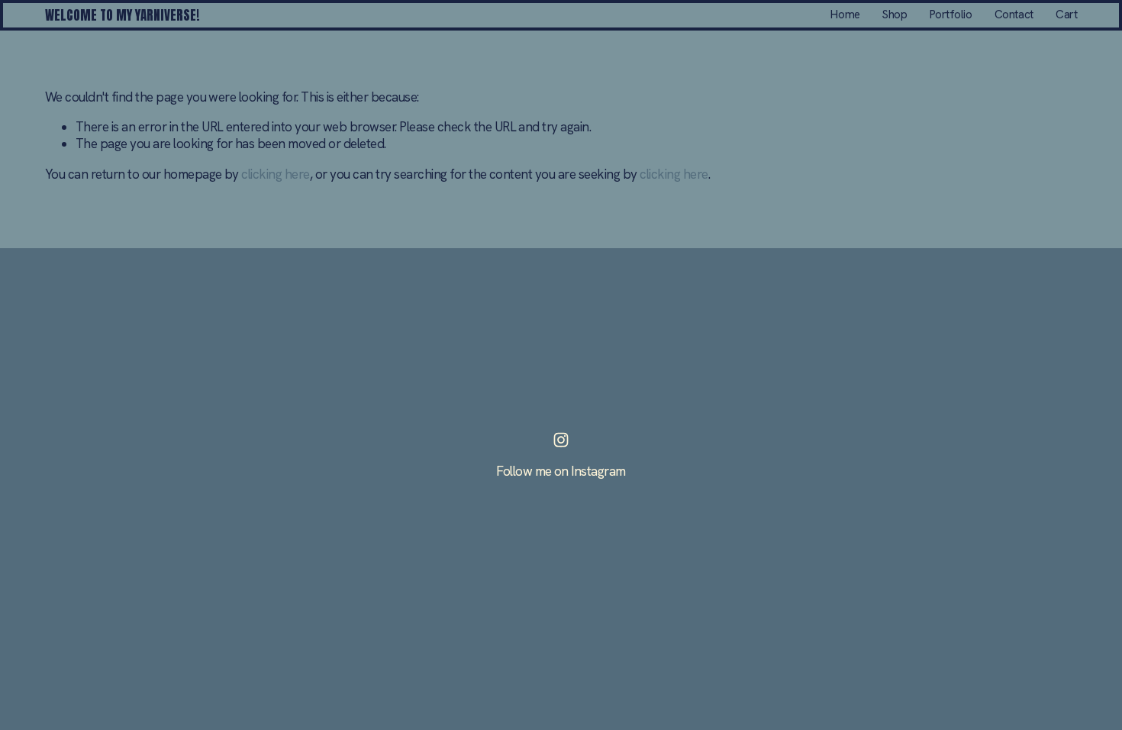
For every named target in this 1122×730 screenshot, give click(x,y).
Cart (1066, 15)
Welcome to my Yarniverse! (122, 15)
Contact (1014, 14)
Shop (894, 14)
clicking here (275, 174)
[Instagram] (561, 439)
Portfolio (951, 14)
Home (844, 14)
